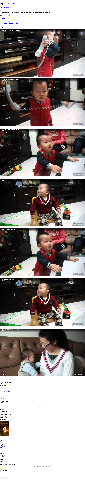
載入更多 (2, 396)
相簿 (3, 17)
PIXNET (35, 466)
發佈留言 (2, 402)
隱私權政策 (48, 466)
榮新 (1, 383)
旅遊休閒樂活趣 (5, 8)
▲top (1, 394)
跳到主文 (2, 10)
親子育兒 (8, 391)
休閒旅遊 (8, 15)
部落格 (3, 18)
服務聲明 (52, 466)
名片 (3, 19)
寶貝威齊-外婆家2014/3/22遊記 (10, 23)
